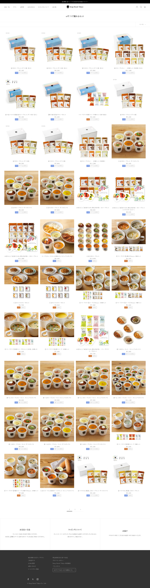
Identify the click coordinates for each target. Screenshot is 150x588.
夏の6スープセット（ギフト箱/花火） (21, 68)
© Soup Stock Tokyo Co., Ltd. (36, 583)
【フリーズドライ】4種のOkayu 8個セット (128, 256)
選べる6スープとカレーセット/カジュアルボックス (57, 398)
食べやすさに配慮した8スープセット (128, 491)
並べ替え (142, 24)
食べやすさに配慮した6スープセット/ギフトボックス (93, 491)
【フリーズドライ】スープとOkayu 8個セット (128, 303)
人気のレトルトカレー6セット (21, 303)
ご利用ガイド (31, 560)
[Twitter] (33, 579)
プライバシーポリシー (58, 560)
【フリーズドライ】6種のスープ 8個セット (128, 444)
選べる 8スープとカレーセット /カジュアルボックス (21, 398)
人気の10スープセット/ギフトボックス (57, 207)
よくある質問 (31, 563)
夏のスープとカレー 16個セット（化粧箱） (92, 161)
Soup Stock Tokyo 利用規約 (62, 563)
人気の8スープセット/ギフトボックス (21, 207)
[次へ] (80, 509)
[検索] (141, 7)
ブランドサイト (56, 566)
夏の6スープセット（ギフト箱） (128, 114)
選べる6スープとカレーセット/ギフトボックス (93, 444)
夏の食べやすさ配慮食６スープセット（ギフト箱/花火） (21, 114)
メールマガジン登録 (33, 569)
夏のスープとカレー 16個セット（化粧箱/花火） (128, 68)
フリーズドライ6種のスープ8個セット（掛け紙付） (93, 114)
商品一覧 (7, 7)
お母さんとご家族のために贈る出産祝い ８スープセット (93, 207)
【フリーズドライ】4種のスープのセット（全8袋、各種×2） (21, 349)
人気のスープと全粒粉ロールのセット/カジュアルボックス (57, 491)
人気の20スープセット (92, 256)
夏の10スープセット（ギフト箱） (57, 161)
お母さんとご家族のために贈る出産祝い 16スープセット (21, 256)
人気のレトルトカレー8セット (57, 303)
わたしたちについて (43, 7)
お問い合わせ (32, 566)
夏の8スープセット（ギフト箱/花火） (57, 68)
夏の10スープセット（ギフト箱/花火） (93, 68)
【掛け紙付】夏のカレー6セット (57, 114)
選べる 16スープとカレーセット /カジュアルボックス (128, 398)
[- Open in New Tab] (137, 7)
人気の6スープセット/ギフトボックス (128, 161)
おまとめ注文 (31, 7)
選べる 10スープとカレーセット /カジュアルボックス (93, 398)
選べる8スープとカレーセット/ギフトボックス (21, 444)
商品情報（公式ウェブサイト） (36, 557)
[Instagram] (37, 579)
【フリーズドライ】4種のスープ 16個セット (57, 349)
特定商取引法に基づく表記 (60, 557)
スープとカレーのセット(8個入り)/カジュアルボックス (57, 256)
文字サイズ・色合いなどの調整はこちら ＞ (64, 570)
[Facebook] (28, 579)
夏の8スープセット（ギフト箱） (21, 161)
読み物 (54, 7)
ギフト (14, 7)
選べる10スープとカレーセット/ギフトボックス (57, 444)
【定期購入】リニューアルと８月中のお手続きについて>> (75, 2)
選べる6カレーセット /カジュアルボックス (129, 349)
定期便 (22, 7)
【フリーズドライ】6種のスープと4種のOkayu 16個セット (21, 491)
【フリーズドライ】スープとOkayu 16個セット (93, 303)
